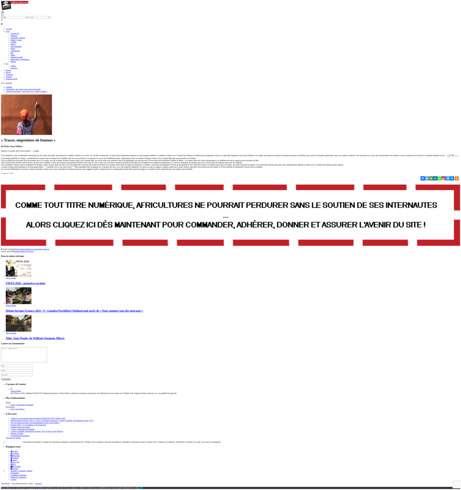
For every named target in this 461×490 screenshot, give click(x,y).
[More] (457, 178)
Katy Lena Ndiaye (18, 409)
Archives (38, 484)
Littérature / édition (18, 38)
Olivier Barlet (11, 278)
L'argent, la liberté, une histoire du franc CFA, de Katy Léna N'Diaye (37, 431)
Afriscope (9, 75)
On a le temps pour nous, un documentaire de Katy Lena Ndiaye (35, 423)
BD (12, 53)
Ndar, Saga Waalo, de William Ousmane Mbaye (35, 338)
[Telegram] (448, 178)
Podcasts (14, 68)
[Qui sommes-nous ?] (2, 20)
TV (7, 64)
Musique (14, 36)
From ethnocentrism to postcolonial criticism (32, 249)
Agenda (9, 77)
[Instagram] (444, 178)
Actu (7, 31)
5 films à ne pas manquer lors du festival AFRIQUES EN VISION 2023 (38, 418)
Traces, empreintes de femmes (22, 405)
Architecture (15, 51)
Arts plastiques (16, 46)
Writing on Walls (17, 434)
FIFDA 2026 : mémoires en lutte (25, 283)
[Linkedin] (435, 178)
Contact (13, 479)
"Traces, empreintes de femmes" (23, 429)
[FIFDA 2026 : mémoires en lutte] (18, 276)
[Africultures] (14, 10)
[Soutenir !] (230, 215)
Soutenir (9, 87)
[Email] (431, 178)
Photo (13, 49)
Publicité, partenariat (18, 477)
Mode (13, 55)
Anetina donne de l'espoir (20, 427)
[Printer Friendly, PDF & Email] (453, 157)
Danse (13, 44)
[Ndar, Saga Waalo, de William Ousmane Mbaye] (18, 331)
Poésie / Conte (16, 40)
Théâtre (13, 42)
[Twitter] (427, 178)
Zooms (8, 70)
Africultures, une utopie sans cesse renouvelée (23, 89)
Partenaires (15, 473)
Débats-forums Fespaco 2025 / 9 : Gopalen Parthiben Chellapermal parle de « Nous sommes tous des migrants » (74, 310)
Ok (141, 488)
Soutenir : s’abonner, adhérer (21, 471)
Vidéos (13, 66)
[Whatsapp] (439, 178)
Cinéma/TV (15, 33)
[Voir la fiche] (11, 389)
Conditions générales (18, 475)
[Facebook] (423, 178)
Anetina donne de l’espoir (23, 251)
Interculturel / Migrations (20, 59)
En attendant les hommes (20, 436)
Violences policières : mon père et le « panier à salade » (27, 91)
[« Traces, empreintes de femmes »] (26, 134)
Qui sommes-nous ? (13, 442)
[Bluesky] (452, 178)
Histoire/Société (17, 57)
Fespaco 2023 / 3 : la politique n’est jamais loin (28, 425)
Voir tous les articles (13, 438)
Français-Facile (11, 79)
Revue (8, 72)
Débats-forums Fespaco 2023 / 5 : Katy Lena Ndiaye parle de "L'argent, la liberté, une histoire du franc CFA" (52, 421)
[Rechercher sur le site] (2, 12)
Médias (13, 62)
